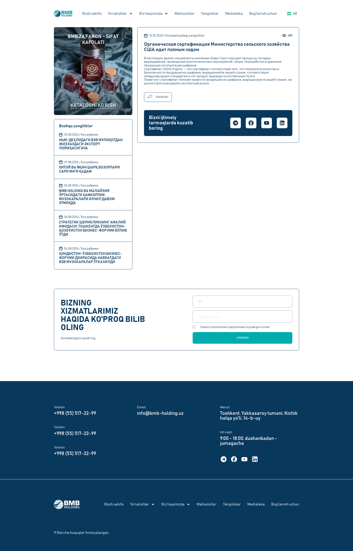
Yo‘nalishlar (117, 14)
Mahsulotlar (184, 14)
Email (141, 407)
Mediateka (234, 14)
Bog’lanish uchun (263, 14)
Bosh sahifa (92, 14)
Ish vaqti (226, 432)
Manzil (225, 407)
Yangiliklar (210, 14)
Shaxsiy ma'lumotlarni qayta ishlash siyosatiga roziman (235, 327)
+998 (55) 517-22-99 (75, 413)
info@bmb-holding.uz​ (160, 413)
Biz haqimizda (150, 14)
